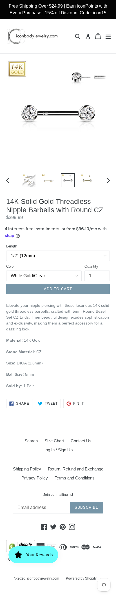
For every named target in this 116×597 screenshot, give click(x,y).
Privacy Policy (34, 478)
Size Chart (54, 440)
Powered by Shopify (81, 578)
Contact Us (81, 440)
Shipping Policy (27, 469)
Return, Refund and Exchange (75, 469)
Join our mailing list (58, 495)
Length (11, 246)
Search (31, 440)
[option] (29, 180)
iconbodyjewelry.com (43, 578)
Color (10, 266)
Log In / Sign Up (58, 449)
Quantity (91, 266)
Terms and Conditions (75, 478)
